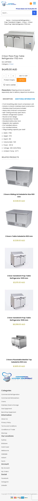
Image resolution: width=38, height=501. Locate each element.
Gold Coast (5, 447)
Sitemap (4, 433)
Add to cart (23, 76)
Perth (3, 461)
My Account (5, 468)
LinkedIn (4, 485)
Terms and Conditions (9, 426)
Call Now (21, 80)
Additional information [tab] (25, 99)
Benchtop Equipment (8, 412)
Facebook (4, 478)
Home (8, 20)
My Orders (5, 471)
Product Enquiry (9, 80)
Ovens (3, 402)
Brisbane (4, 443)
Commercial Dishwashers (10, 398)
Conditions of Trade (8, 430)
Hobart (3, 458)
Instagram (5, 482)
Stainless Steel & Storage (10, 405)
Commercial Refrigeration (20, 20)
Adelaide (4, 454)
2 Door (24, 22)
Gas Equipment (6, 409)
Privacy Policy (6, 422)
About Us (4, 419)
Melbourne (5, 451)
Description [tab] (8, 99)
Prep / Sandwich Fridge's (12, 22)
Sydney (3, 440)
